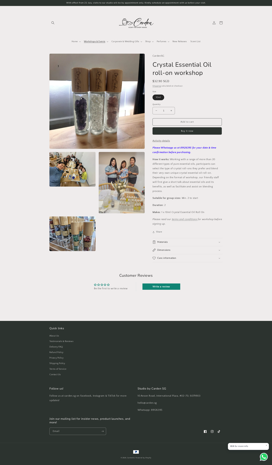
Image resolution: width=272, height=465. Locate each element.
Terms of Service (57, 369)
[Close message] (266, 445)
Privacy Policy (56, 358)
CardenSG (131, 458)
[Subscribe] (102, 431)
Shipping (157, 86)
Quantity (157, 104)
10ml (158, 97)
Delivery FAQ (56, 347)
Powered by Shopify (143, 458)
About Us (54, 336)
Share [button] (159, 232)
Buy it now (187, 131)
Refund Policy (56, 352)
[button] (52, 22)
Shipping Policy (57, 363)
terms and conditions (184, 219)
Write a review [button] (161, 286)
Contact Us (55, 374)
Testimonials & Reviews (61, 341)
